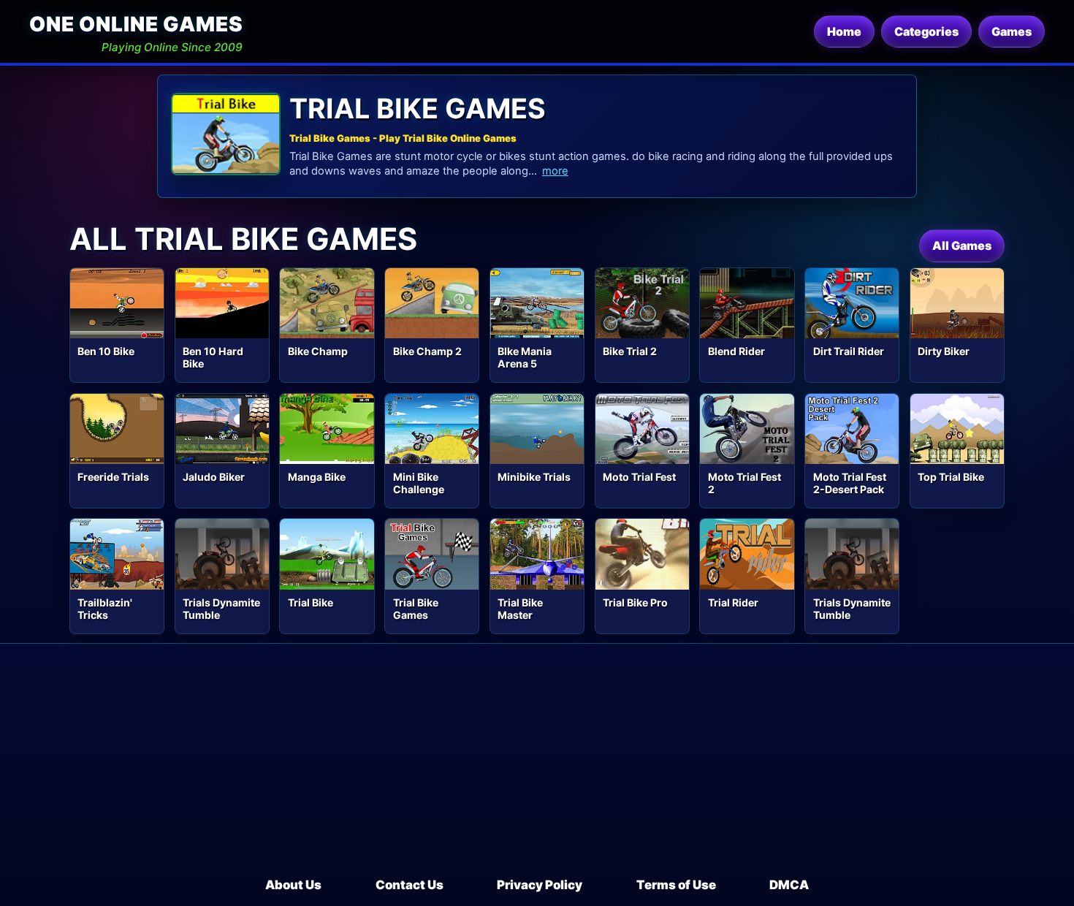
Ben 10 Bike (105, 351)
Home (844, 31)
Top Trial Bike (951, 477)
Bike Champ (318, 351)
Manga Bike (317, 477)
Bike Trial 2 (630, 351)
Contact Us (409, 885)
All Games (961, 245)
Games (1011, 31)
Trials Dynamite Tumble (221, 608)
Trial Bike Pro (635, 602)
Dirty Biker (944, 351)
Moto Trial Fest (639, 477)
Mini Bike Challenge (418, 483)
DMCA (789, 885)
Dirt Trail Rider (848, 351)
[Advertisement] (537, 766)
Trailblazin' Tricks (104, 608)
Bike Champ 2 (427, 351)
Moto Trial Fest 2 (744, 483)
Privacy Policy (539, 885)
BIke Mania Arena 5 (525, 357)
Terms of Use (676, 885)
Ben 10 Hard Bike (213, 357)
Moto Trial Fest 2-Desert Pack (849, 483)
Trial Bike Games (415, 608)
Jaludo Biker (214, 477)
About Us (293, 885)
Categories (926, 31)
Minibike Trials (534, 477)
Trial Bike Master (520, 608)
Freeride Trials (113, 477)
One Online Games (136, 24)
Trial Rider (733, 602)
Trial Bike (310, 602)
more (555, 171)
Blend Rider (736, 351)
